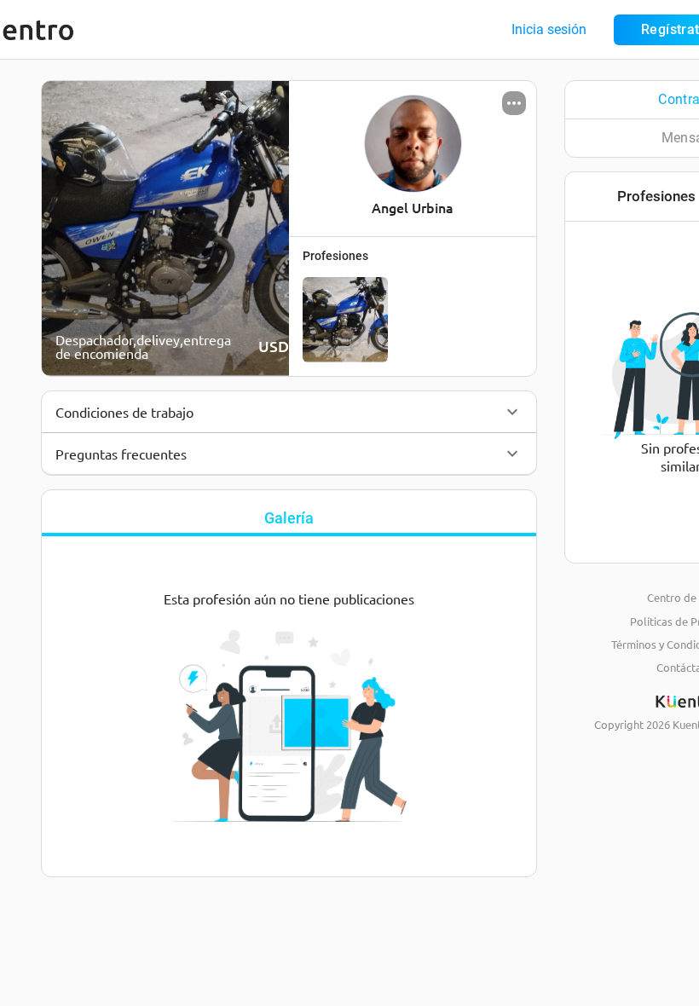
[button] (289, 411)
